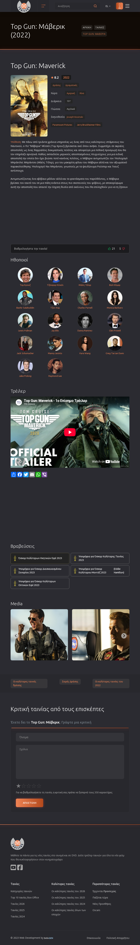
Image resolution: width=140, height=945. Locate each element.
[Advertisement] (70, 215)
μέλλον (51, 178)
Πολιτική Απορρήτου (117, 938)
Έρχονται (104, 891)
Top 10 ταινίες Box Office (25, 897)
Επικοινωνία (93, 938)
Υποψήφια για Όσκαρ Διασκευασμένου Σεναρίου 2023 (39, 571)
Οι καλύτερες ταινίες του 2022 (109, 683)
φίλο (78, 162)
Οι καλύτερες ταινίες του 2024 (68, 903)
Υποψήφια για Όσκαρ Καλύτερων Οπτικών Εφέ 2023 (37, 583)
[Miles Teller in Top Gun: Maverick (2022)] (100, 634)
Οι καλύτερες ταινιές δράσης (24, 683)
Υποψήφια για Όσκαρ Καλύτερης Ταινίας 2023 (101, 558)
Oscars (96, 910)
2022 (66, 77)
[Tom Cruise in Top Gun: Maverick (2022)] (39, 634)
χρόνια (52, 142)
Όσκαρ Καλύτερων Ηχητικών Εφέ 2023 (40, 558)
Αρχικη (87, 27)
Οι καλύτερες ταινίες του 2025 (68, 897)
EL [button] (107, 6)
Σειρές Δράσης (70, 681)
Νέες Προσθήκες (102, 903)
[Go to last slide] (16, 636)
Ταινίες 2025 (18, 910)
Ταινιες (99, 27)
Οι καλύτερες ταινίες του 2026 (68, 891)
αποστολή (16, 158)
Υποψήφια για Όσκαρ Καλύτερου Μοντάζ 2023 (101, 571)
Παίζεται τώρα (100, 897)
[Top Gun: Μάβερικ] (29, 106)
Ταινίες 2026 (18, 903)
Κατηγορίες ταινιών (21, 891)
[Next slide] (124, 636)
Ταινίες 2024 (18, 916)
